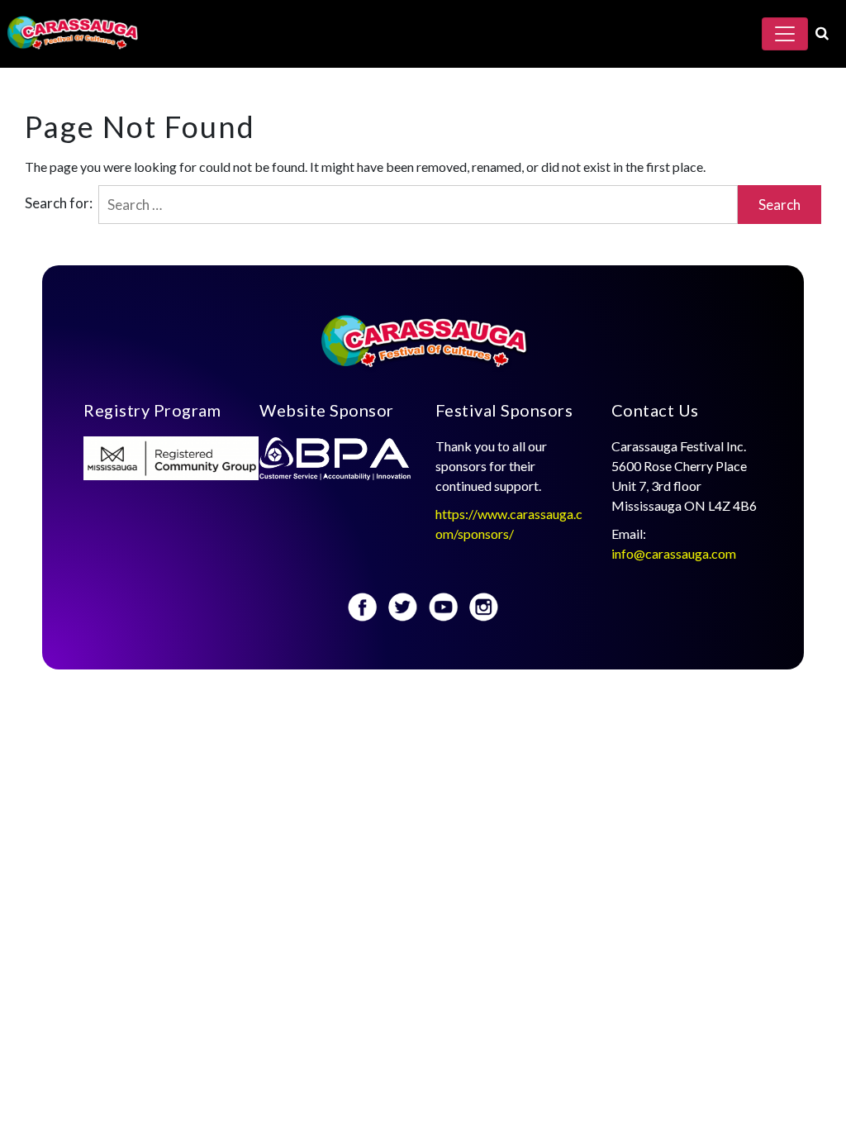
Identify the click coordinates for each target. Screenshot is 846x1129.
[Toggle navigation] (785, 33)
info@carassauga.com (675, 553)
